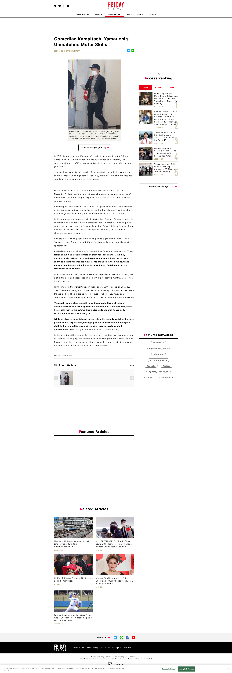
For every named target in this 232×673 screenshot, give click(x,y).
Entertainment (114, 14)
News (129, 14)
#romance (158, 343)
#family (148, 377)
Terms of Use (78, 648)
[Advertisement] (94, 460)
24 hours (158, 87)
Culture (152, 14)
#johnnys (158, 354)
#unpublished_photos (158, 348)
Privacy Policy (92, 648)
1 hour (145, 87)
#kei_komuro (166, 377)
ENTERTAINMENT (73, 51)
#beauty (151, 366)
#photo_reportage (158, 371)
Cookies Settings (168, 669)
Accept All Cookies (186, 669)
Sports (140, 14)
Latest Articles (82, 14)
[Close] (228, 668)
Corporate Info (124, 648)
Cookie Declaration (108, 648)
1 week (171, 87)
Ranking (98, 14)
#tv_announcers (158, 360)
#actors (166, 366)
